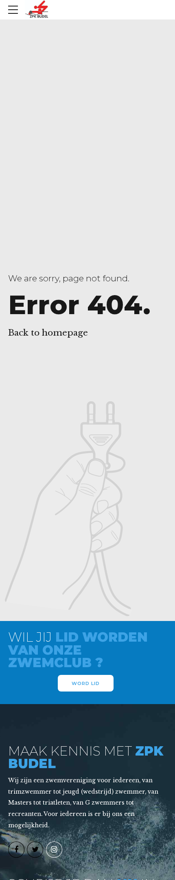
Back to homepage (48, 333)
